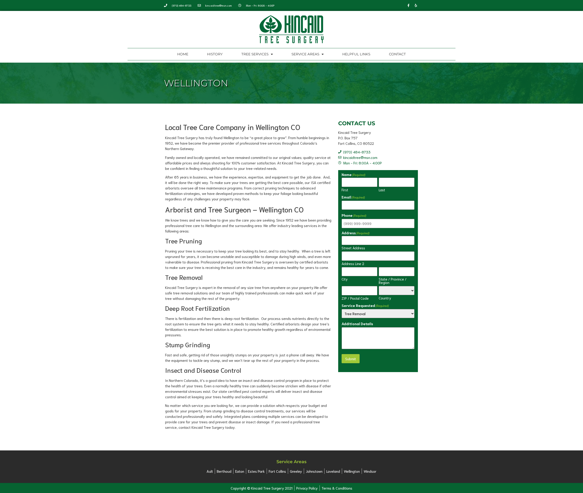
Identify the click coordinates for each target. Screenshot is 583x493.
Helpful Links (356, 54)
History (215, 54)
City (345, 279)
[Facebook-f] (408, 5)
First (345, 189)
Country (385, 298)
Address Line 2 (353, 263)
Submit (350, 358)
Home (182, 54)
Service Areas (305, 54)
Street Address (353, 247)
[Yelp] (416, 5)
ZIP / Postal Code (355, 298)
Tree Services (254, 54)
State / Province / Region (393, 280)
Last (382, 189)
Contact (397, 54)
